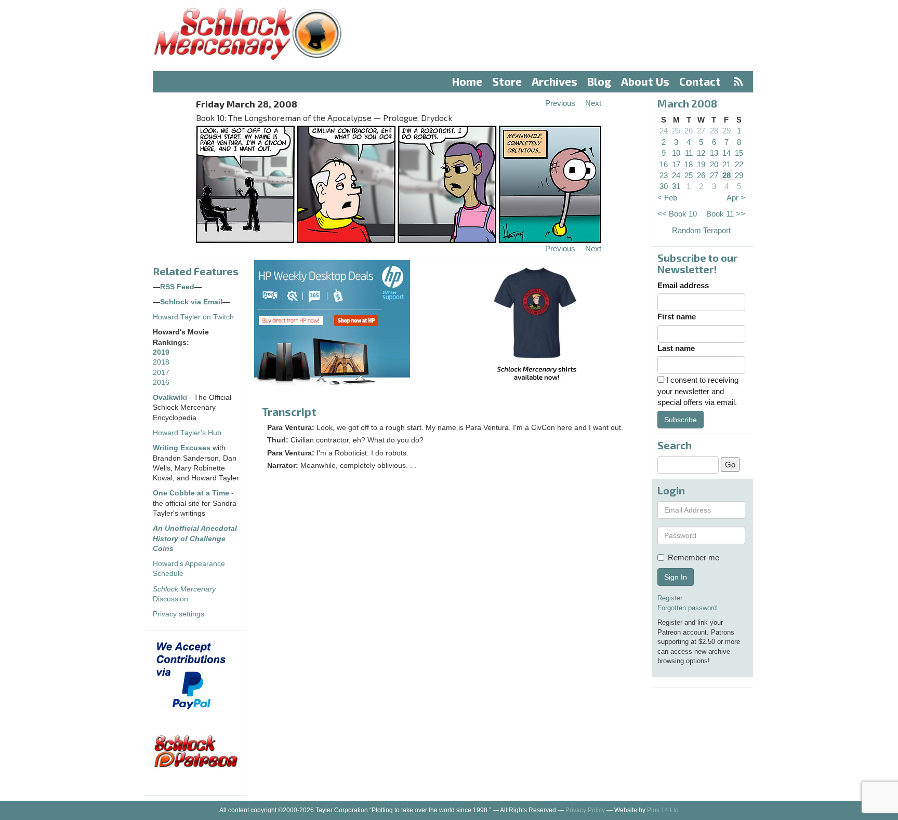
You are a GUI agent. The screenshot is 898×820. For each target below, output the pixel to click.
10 (676, 153)
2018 (161, 362)
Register (669, 598)
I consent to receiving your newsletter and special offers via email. (697, 391)
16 (663, 164)
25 (676, 130)
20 (714, 164)
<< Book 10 (677, 213)
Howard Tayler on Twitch (193, 317)
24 (663, 130)
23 (663, 175)
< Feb (667, 197)
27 (701, 130)
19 (701, 164)
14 (726, 153)
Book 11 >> (725, 213)
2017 (161, 373)
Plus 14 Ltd (663, 810)
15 (739, 153)
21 (726, 164)
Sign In (675, 577)
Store (507, 81)
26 (688, 130)
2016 (161, 382)
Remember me (693, 557)
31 (676, 186)
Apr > (736, 197)
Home (467, 81)
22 (739, 164)
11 (689, 153)
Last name (676, 348)
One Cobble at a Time (191, 493)
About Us (645, 81)
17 (676, 164)
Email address (683, 285)
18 (688, 164)
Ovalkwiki (171, 397)
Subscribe (680, 419)
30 (663, 186)
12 (701, 153)
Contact (700, 81)
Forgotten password (687, 608)
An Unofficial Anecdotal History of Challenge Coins (195, 539)
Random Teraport (701, 230)
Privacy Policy (585, 810)
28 (714, 130)
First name (676, 316)
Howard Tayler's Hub (187, 433)
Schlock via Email (191, 302)
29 (726, 130)
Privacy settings (178, 614)
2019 (161, 352)
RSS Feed (177, 287)
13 (714, 153)
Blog (599, 81)
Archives (554, 81)
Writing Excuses (181, 448)
